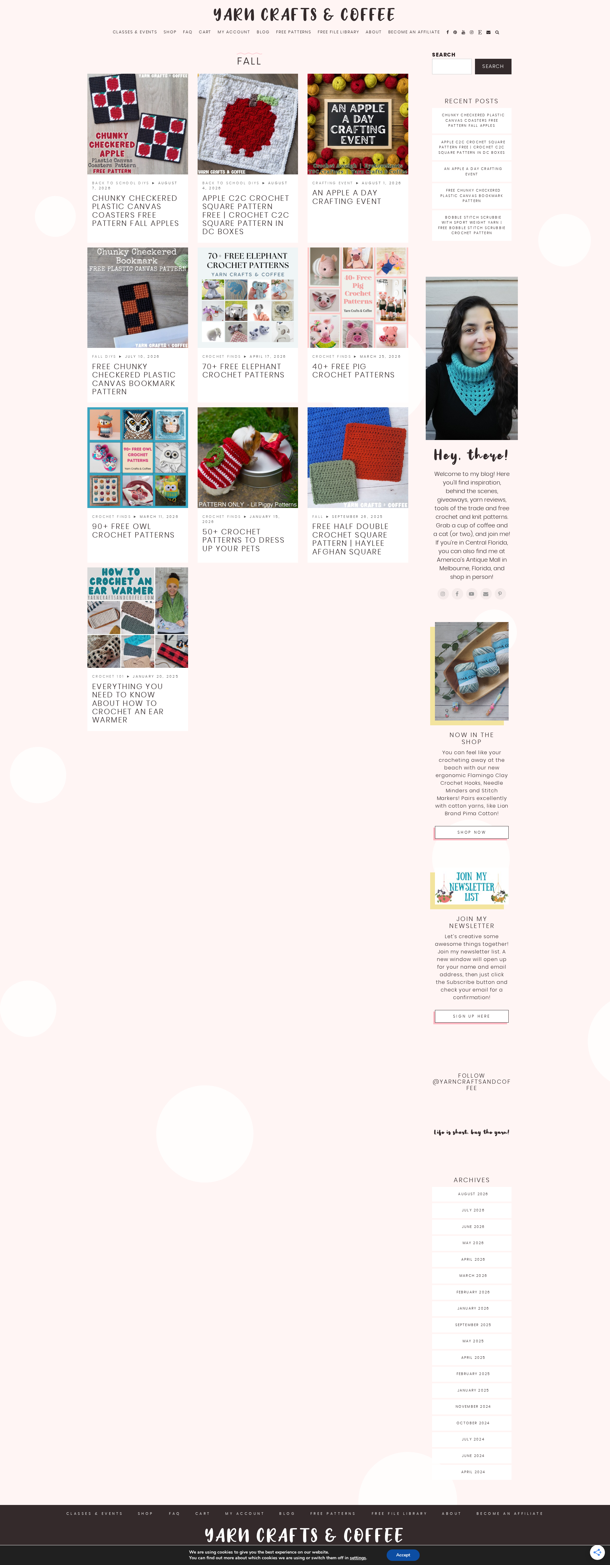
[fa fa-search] (497, 32)
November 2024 (473, 1406)
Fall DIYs (105, 356)
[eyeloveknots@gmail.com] (486, 594)
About (374, 32)
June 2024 (473, 1456)
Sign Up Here (472, 1016)
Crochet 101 (109, 676)
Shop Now (472, 832)
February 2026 (474, 1292)
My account (234, 32)
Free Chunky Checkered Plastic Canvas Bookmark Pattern (471, 196)
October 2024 (473, 1423)
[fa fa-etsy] (480, 32)
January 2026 (473, 1308)
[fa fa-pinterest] (455, 32)
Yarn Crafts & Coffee (305, 16)
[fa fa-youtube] (464, 32)
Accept (403, 1555)
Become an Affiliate (414, 32)
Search (444, 55)
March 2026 (473, 1275)
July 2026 (473, 1210)
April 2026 (473, 1259)
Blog (263, 32)
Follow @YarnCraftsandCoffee (472, 1082)
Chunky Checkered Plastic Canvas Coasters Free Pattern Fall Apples (473, 120)
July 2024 (473, 1439)
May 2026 (474, 1243)
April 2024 (473, 1472)
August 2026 (473, 1194)
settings (358, 1558)
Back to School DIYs (122, 183)
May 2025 (474, 1341)
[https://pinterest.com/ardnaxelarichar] (500, 594)
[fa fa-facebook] (447, 32)
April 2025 (473, 1357)
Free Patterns (293, 32)
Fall (319, 516)
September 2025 (473, 1325)
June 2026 (473, 1227)
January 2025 (473, 1390)
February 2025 (474, 1374)
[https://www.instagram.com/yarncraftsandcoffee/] (443, 594)
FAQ (188, 32)
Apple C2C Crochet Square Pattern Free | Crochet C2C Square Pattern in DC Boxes (246, 215)
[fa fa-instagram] (472, 32)
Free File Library (338, 32)
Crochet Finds (222, 356)
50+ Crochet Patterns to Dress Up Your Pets (243, 540)
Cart (205, 32)
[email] (488, 32)
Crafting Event (334, 183)
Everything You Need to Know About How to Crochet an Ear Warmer (128, 703)
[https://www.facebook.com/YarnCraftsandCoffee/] (457, 594)
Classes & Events (135, 32)
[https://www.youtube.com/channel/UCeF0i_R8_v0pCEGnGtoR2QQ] (472, 594)
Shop (170, 32)
